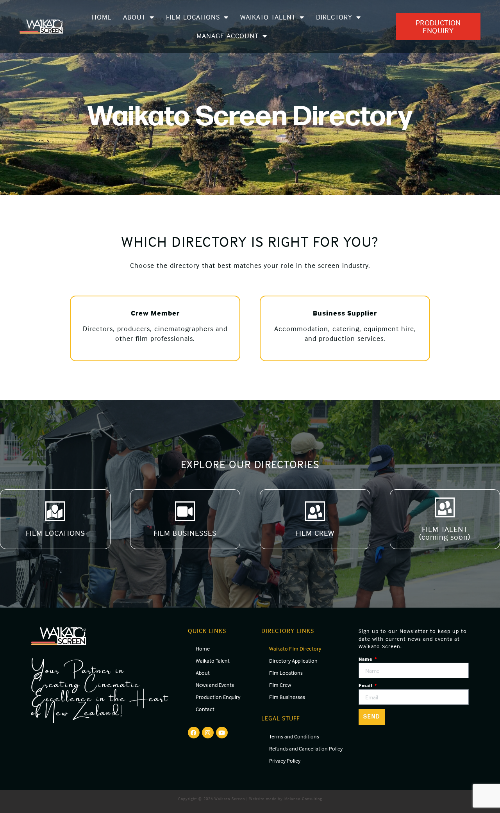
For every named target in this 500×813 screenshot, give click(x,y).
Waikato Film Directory (295, 648)
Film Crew (280, 684)
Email (366, 685)
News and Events (215, 684)
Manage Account (227, 35)
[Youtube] (222, 732)
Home (101, 16)
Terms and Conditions (294, 736)
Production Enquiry (218, 697)
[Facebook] (194, 732)
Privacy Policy (284, 760)
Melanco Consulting (303, 798)
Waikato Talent (268, 16)
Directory (334, 16)
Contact (205, 709)
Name (366, 659)
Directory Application (293, 660)
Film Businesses (287, 697)
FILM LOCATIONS (55, 533)
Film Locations (193, 16)
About (134, 16)
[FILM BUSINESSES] (185, 511)
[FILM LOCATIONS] (55, 511)
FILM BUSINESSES (185, 533)
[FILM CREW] (315, 511)
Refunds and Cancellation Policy (306, 748)
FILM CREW (314, 533)
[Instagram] (208, 732)
